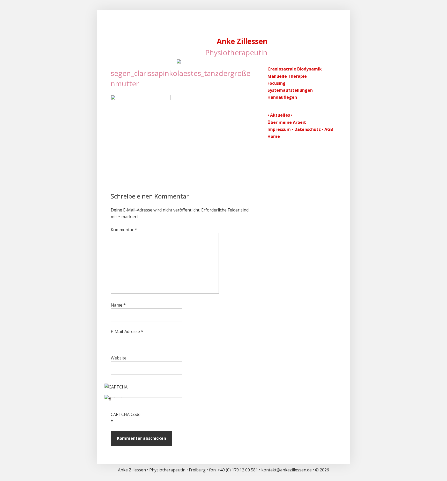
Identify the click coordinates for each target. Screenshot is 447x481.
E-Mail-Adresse (127, 331)
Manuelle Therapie (287, 76)
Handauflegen (282, 97)
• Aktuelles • (280, 115)
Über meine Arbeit (286, 122)
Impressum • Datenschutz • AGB (300, 129)
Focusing (276, 83)
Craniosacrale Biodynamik (294, 69)
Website (118, 358)
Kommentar (124, 229)
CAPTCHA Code (125, 414)
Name (118, 305)
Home (273, 136)
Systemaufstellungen (290, 90)
